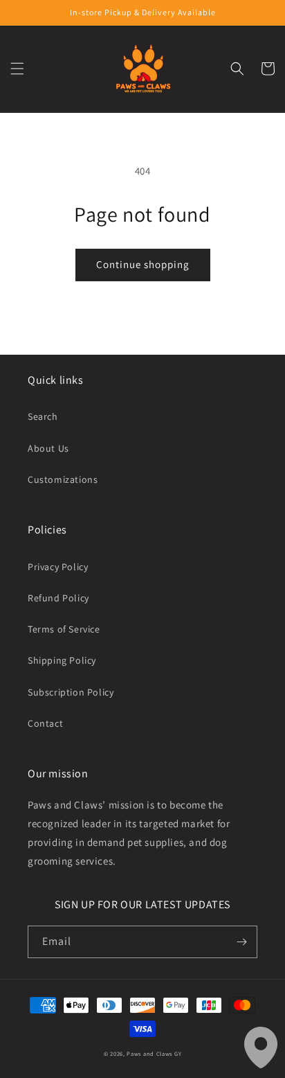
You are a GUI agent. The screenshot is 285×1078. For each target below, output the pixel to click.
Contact (45, 723)
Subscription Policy (70, 692)
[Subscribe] (241, 942)
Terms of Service (64, 629)
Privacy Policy (58, 566)
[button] (17, 68)
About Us (48, 448)
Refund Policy (58, 598)
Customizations (63, 479)
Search (43, 416)
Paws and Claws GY (154, 1053)
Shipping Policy (62, 660)
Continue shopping (143, 264)
